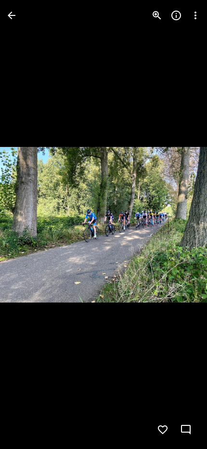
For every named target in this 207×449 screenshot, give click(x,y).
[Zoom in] (157, 15)
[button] (180, 224)
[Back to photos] (11, 15)
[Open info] (176, 15)
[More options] (195, 15)
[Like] (162, 430)
